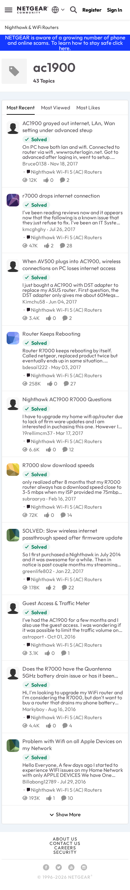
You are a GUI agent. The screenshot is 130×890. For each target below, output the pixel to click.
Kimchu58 (33, 301)
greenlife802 (37, 571)
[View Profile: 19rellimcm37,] (13, 403)
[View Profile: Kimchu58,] (13, 265)
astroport (33, 636)
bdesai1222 (35, 367)
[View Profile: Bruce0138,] (13, 127)
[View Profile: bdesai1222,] (13, 338)
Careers (65, 848)
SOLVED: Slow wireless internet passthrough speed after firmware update (72, 534)
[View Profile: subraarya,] (13, 469)
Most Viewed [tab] (55, 107)
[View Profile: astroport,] (13, 607)
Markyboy (33, 709)
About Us (65, 839)
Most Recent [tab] (21, 107)
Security (65, 852)
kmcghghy (34, 229)
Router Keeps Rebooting (51, 333)
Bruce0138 (34, 163)
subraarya (33, 498)
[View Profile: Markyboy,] (13, 673)
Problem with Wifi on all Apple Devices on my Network (72, 744)
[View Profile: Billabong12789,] (13, 745)
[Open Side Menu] (8, 9)
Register (92, 10)
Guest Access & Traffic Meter (56, 603)
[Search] (73, 10)
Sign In (114, 10)
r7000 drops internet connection (61, 195)
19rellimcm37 (37, 433)
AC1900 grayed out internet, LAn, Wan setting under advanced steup (68, 126)
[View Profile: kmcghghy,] (13, 200)
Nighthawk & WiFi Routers (31, 27)
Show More (68, 815)
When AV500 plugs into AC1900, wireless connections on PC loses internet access (71, 264)
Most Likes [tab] (88, 107)
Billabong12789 (39, 781)
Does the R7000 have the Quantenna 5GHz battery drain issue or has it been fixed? (68, 672)
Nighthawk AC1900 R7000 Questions (66, 399)
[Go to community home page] (32, 10)
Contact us (65, 843)
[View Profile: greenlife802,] (13, 535)
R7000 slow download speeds (58, 465)
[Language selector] (58, 9)
